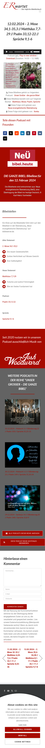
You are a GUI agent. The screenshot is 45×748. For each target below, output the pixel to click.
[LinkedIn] (22, 133)
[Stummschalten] (31, 52)
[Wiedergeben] (7, 52)
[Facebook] (5, 133)
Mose (23, 102)
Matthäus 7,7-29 (9, 276)
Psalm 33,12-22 (9, 302)
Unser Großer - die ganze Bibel (26, 95)
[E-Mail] (5, 138)
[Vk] (40, 133)
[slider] (36, 51)
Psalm (29, 102)
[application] (22, 51)
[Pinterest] (34, 133)
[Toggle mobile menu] (40, 11)
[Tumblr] (28, 133)
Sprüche (36, 102)
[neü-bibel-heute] (23, 162)
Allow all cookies (22, 729)
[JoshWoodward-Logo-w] (23, 353)
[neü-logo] (22, 150)
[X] (10, 133)
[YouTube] (8, 691)
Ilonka (36, 111)
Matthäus (16, 102)
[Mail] (16, 691)
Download (10, 58)
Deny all (22, 735)
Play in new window (28, 55)
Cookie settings (22, 742)
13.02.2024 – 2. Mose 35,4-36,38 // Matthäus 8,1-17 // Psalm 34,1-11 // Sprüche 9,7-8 (31, 658)
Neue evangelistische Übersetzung (22, 108)
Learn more (22, 725)
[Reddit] (16, 133)
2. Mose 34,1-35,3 (9, 246)
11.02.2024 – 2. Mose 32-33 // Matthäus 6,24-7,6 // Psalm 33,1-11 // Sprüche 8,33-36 (14, 658)
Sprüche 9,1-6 (8, 319)
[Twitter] (12, 691)
